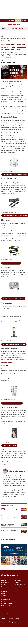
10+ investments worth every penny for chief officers (9, 517)
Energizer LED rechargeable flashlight (10, 171)
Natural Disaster (19, 461)
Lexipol (10, 618)
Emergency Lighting (21, 44)
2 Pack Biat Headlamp (6, 259)
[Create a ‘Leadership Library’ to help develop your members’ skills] (24, 531)
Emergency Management (7, 461)
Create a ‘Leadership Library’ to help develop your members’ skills (9, 531)
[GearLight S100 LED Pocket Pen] (14, 203)
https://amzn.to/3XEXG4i (7, 362)
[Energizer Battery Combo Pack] (14, 391)
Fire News (3, 508)
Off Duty (4, 464)
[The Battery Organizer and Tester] (14, 433)
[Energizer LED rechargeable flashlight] (14, 162)
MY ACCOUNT (18, 20)
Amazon (20, 150)
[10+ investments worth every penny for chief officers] (24, 517)
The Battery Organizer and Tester (9, 442)
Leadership (3, 515)
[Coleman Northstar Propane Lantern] (14, 332)
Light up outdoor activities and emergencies (14, 344)
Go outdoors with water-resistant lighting (13, 298)
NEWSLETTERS (11, 20)
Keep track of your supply (9, 445)
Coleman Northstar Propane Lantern (9, 340)
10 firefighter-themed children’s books (10, 509)
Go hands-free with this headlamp (11, 263)
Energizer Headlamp (6, 295)
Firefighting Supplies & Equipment (8, 44)
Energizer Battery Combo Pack (8, 399)
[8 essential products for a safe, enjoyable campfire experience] (24, 524)
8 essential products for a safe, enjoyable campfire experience (8, 525)
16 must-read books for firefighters (9, 539)
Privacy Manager (5, 613)
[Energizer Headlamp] (14, 286)
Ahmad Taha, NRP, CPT (8, 62)
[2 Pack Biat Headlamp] (14, 251)
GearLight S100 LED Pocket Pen (8, 212)
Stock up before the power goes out (12, 403)
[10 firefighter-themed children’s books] (24, 509)
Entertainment (4, 537)
